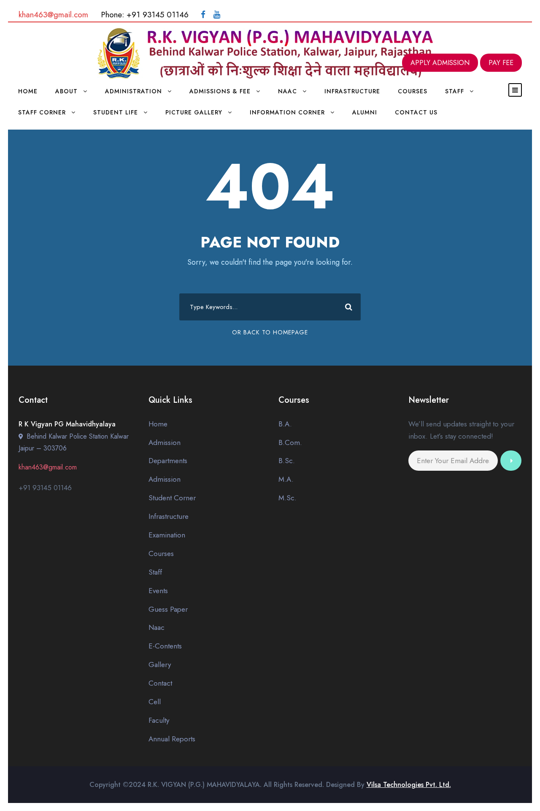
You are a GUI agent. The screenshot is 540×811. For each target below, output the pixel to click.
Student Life (115, 112)
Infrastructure (352, 91)
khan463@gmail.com (53, 14)
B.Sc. (286, 461)
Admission (164, 442)
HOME (28, 91)
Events (158, 591)
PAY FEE (501, 63)
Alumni (364, 112)
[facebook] (203, 14)
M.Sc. (287, 498)
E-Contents (165, 646)
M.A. (286, 479)
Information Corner (287, 112)
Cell (154, 702)
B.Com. (290, 442)
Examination (166, 535)
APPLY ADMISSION (440, 63)
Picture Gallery (193, 112)
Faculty (158, 720)
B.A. (285, 424)
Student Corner (172, 498)
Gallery (159, 664)
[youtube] (216, 14)
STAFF (454, 91)
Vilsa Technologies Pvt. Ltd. (409, 784)
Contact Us (416, 112)
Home (157, 424)
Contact (160, 683)
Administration (133, 91)
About (66, 91)
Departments (167, 461)
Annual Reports (171, 739)
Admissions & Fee (220, 91)
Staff (155, 572)
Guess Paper (168, 609)
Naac (287, 91)
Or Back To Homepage (270, 332)
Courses (412, 91)
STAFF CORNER (42, 112)
